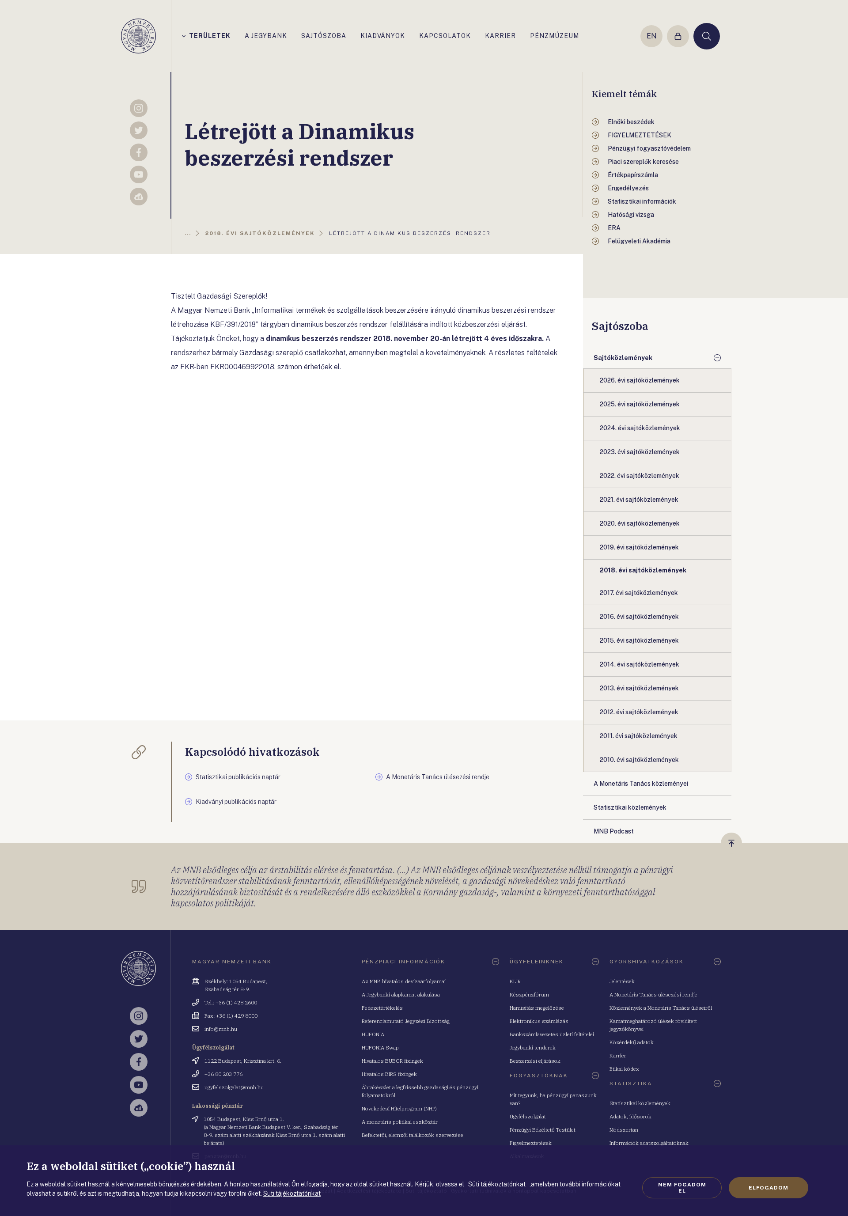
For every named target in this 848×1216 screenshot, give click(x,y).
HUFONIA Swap (380, 1047)
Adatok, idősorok (630, 1116)
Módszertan (624, 1129)
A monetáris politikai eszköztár (400, 1121)
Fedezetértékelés (382, 1007)
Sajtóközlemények (623, 357)
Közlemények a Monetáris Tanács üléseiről (661, 1007)
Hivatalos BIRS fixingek (389, 1074)
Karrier (618, 1055)
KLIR (515, 981)
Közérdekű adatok (632, 1042)
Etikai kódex (624, 1068)
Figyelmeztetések (531, 1143)
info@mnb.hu (220, 1029)
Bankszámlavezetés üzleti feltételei (552, 1034)
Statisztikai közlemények (640, 1103)
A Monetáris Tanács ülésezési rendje (653, 994)
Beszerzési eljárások (535, 1060)
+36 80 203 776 (223, 1074)
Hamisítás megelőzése (537, 1007)
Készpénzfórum (529, 994)
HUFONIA (373, 1034)
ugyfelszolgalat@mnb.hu (234, 1087)
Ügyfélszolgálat (528, 1116)
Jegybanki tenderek (533, 1047)
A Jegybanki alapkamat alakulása (401, 994)
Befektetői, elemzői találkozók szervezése (412, 1135)
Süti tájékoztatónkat (292, 1193)
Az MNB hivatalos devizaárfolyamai (404, 981)
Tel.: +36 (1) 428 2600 (230, 1002)
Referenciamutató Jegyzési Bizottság (406, 1021)
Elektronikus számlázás (539, 1021)
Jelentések (622, 981)
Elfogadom (768, 1188)
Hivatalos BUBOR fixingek (392, 1060)
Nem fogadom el (682, 1188)
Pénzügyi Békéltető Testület (542, 1129)
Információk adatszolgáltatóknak (649, 1143)
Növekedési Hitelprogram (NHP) (399, 1108)
